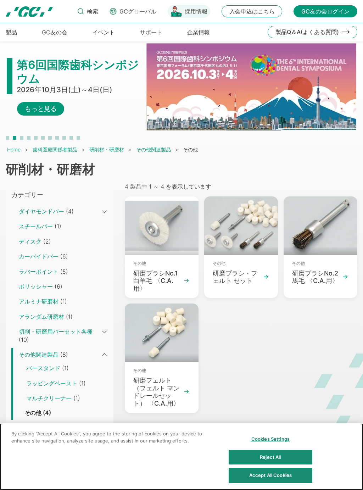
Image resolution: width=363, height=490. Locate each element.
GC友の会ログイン (325, 11)
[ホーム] (29, 11)
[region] (181, 456)
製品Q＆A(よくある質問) (307, 31)
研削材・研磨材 (106, 149)
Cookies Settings (270, 439)
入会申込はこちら (252, 11)
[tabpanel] (181, 90)
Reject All (270, 457)
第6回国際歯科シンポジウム (78, 71)
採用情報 (196, 11)
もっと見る (41, 108)
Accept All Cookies (270, 475)
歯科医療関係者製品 (55, 149)
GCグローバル (137, 11)
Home (14, 149)
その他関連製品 (153, 149)
